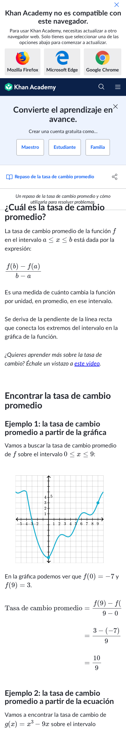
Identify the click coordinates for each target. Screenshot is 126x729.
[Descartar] (116, 4)
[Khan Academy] (28, 87)
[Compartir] (115, 177)
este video (87, 364)
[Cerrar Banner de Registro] (115, 106)
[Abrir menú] (117, 86)
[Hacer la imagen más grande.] (63, 515)
